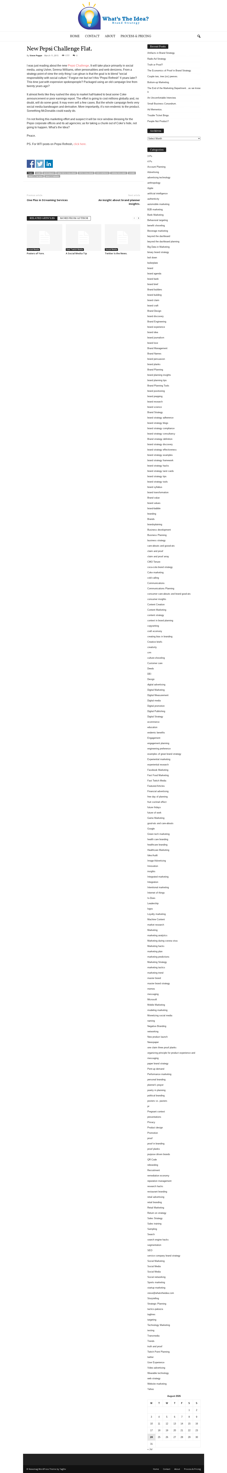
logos (150, 908)
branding (151, 513)
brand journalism (155, 337)
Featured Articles (156, 786)
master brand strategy (158, 983)
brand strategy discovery (160, 444)
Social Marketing (156, 1261)
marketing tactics (156, 967)
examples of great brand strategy (164, 754)
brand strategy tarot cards (160, 471)
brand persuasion (156, 359)
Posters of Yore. (35, 253)
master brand (154, 978)
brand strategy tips (157, 476)
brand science (154, 407)
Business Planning (157, 535)
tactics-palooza (155, 1309)
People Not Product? (158, 121)
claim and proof (155, 551)
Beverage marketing (157, 231)
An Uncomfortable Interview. (161, 97)
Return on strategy (156, 1213)
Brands (151, 519)
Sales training (154, 1223)
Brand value (153, 497)
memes (151, 988)
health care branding (157, 839)
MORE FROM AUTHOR (74, 218)
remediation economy (158, 1175)
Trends (150, 1341)
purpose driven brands (158, 1154)
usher (132, 173)
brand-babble (153, 508)
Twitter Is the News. (116, 253)
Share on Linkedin (49, 164)
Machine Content (156, 919)
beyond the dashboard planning (163, 241)
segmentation (154, 1245)
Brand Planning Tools (158, 385)
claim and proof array (158, 556)
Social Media (33, 249)
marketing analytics (157, 935)
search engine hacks (158, 1239)
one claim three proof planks (161, 1047)
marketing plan (154, 951)
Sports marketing (156, 1282)
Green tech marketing (158, 834)
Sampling (152, 1229)
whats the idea (36, 176)
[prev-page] (134, 218)
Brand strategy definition (159, 439)
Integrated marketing (157, 876)
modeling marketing (157, 1010)
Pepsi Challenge (78, 65)
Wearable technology (158, 1373)
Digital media (154, 700)
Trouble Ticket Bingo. (158, 115)
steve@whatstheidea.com (160, 1293)
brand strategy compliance (161, 428)
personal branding (156, 1079)
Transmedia (153, 1335)
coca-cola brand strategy (160, 567)
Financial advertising (157, 791)
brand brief (152, 284)
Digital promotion (156, 706)
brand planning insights (159, 375)
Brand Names (154, 353)
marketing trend (155, 972)
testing (150, 1330)
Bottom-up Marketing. (158, 82)
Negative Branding (156, 1026)
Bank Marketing (155, 215)
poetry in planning (156, 1090)
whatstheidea (52, 176)
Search (151, 1234)
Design (150, 679)
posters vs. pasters (157, 1101)
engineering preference (159, 748)
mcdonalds (49, 173)
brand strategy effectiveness (162, 449)
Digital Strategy (155, 716)
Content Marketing (156, 609)
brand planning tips (157, 380)
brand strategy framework (160, 460)
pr (148, 1106)
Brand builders (154, 289)
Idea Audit (152, 855)
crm (149, 652)
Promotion (152, 1133)
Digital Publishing (156, 711)
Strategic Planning (156, 1303)
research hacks (155, 1186)
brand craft (152, 305)
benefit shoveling (156, 225)
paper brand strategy (157, 1063)
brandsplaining (154, 524)
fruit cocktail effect (157, 802)
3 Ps (149, 156)
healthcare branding (157, 844)
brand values (153, 503)
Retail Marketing (155, 1207)
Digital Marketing (156, 690)
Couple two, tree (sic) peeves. (162, 76)
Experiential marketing (158, 759)
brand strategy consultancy (161, 433)
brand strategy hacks (158, 465)
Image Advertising (156, 860)
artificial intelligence (157, 193)
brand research (155, 401)
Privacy (151, 1122)
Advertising (153, 172)
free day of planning (157, 796)
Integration (152, 882)
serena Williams (118, 173)
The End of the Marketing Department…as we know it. (173, 90)
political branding (156, 1095)
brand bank (153, 279)
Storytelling (153, 1298)
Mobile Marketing (156, 1004)
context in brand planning (160, 620)
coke (38, 173)
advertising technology (158, 177)
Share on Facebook (31, 164)
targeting (151, 1319)
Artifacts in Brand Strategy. (161, 53)
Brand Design (154, 311)
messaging (153, 994)
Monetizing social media (159, 1015)
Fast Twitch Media (75, 249)
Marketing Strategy (157, 962)
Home (75, 36)
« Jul (149, 1449)
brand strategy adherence (160, 417)
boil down (152, 257)
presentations (154, 1117)
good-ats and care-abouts (160, 823)
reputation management (159, 1181)
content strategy (155, 615)
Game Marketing (155, 818)
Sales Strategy (155, 1218)
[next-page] (138, 218)
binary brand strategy (158, 252)
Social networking (156, 1277)
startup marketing (156, 1287)
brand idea (152, 332)
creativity (152, 647)
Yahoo (150, 1389)
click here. (80, 144)
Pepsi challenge (86, 173)
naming (151, 1020)
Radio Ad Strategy (156, 58)
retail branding (154, 1202)
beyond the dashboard (158, 236)
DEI (149, 674)
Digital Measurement (157, 695)
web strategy (153, 1378)
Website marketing (157, 1383)
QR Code (152, 1159)
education (152, 727)
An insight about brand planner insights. (119, 201)
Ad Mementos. (154, 109)
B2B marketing (155, 209)
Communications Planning (160, 588)
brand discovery (155, 316)
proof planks (153, 1149)
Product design (155, 1127)
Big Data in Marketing (158, 247)
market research (155, 924)
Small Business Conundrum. (162, 103)
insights (151, 871)
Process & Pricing (136, 36)
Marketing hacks (155, 946)
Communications (156, 583)
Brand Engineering (156, 321)
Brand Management (157, 348)
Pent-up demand (155, 1069)
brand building (154, 295)
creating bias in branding (159, 636)
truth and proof (154, 1346)
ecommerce (153, 722)
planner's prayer (155, 1085)
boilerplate (152, 263)
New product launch (157, 1036)
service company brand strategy (163, 1255)
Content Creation (156, 604)
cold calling (153, 577)
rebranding (152, 1165)
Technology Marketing (158, 1325)
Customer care (154, 663)
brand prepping (154, 396)
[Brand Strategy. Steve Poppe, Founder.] (113, 15)
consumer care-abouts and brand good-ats (169, 593)
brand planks (153, 364)
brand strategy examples (160, 455)
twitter (150, 1357)
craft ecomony (154, 631)
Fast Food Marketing (158, 775)
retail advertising (155, 1197)
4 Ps (149, 161)
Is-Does (151, 898)
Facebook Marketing (157, 770)
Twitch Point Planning (158, 1351)
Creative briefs (154, 642)
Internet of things (156, 892)
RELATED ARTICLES (42, 218)
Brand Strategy (155, 412)
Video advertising (156, 1367)
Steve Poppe (36, 55)
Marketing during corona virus (162, 940)
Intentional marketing (158, 887)
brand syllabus (154, 487)
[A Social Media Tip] (83, 237)
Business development (159, 529)
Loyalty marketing (156, 914)
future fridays (154, 807)
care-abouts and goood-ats (161, 545)
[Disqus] (83, 302)
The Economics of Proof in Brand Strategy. (169, 70)
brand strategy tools (157, 481)
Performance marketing (159, 1074)
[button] (199, 36)
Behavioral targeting (157, 220)
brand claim (153, 300)
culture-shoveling (156, 658)
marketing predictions (158, 956)
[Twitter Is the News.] (122, 237)
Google (151, 828)
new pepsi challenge (66, 173)
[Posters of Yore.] (44, 237)
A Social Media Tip (76, 253)
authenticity (153, 198)
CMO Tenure (153, 561)
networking (152, 1031)
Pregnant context (156, 1111)
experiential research (158, 764)
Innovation (152, 866)
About (110, 36)
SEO (149, 1250)
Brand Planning (155, 369)
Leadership (153, 903)
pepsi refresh (102, 173)
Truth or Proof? (155, 64)
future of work (154, 812)
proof (150, 1138)
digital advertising (156, 684)
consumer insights (156, 599)
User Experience (155, 1362)
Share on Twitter (40, 164)
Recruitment (153, 1170)
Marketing (152, 930)
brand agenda (154, 273)
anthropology (153, 182)
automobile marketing (158, 204)
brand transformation (157, 492)
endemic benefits (156, 732)
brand (150, 268)
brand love (152, 343)
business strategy (156, 540)
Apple (150, 188)
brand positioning (156, 391)
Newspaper (153, 1042)
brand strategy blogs (157, 423)
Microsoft (152, 999)
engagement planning (158, 743)
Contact (92, 36)
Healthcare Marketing (158, 850)
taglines (151, 1314)
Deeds (150, 668)
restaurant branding (157, 1191)
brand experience (156, 327)
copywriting (153, 625)
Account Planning (156, 166)
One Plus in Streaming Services (47, 200)
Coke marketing (155, 572)
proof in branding (155, 1143)
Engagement (153, 738)
